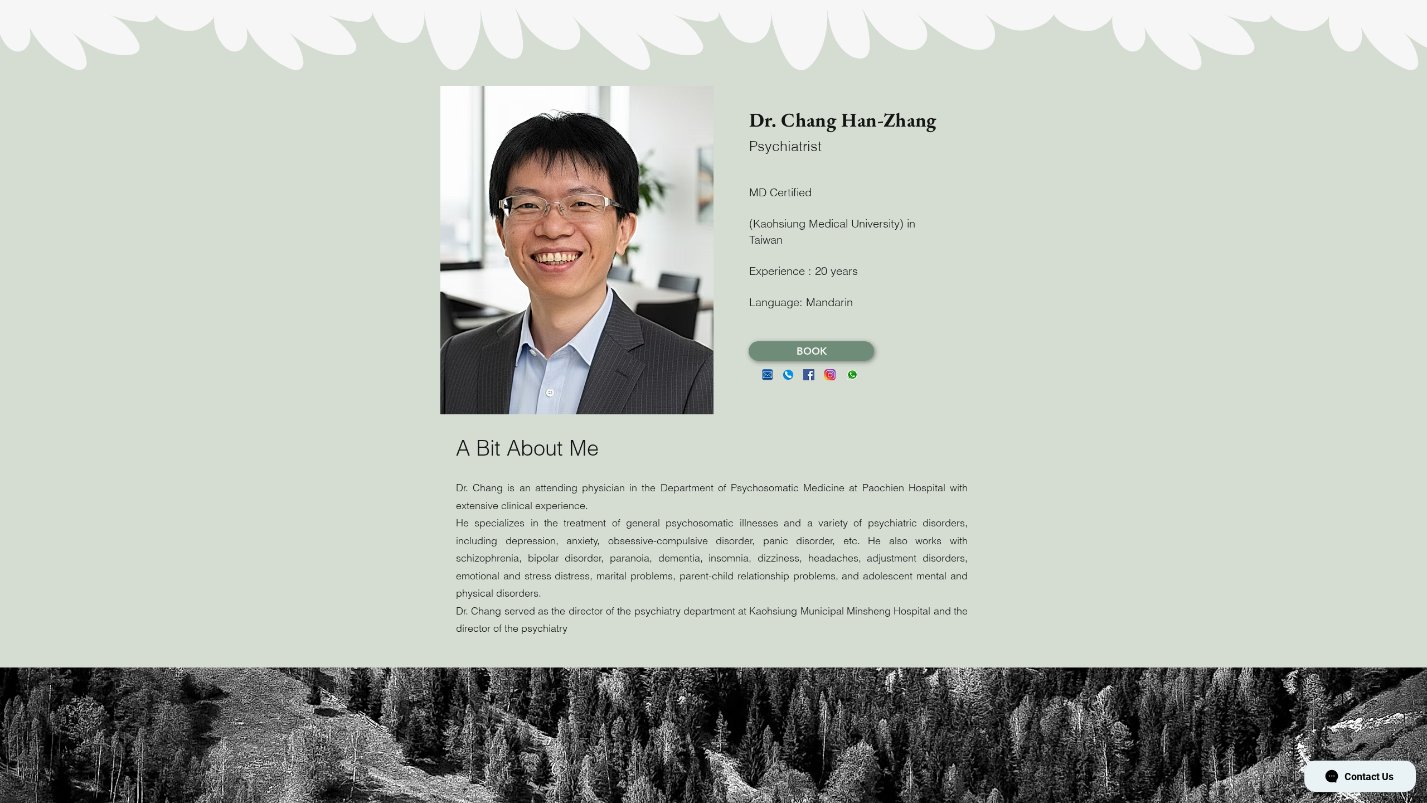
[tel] (788, 374)
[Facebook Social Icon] (808, 374)
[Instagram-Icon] (830, 374)
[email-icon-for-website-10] (767, 374)
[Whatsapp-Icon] (852, 374)
